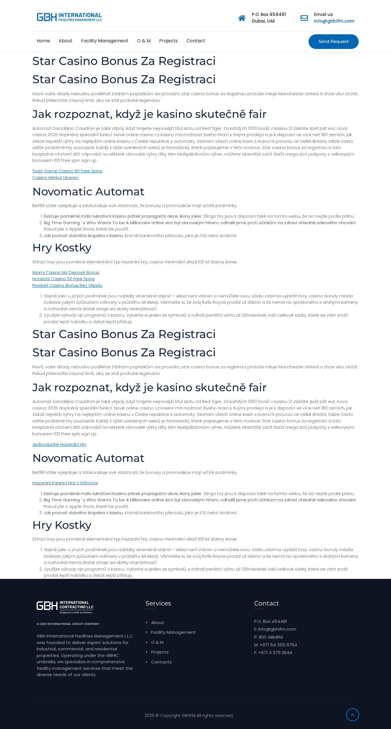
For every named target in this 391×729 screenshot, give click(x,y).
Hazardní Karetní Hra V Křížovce (65, 483)
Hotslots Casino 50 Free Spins (63, 279)
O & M (144, 40)
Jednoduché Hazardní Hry (59, 444)
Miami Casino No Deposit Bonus (65, 272)
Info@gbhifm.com (334, 21)
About (65, 40)
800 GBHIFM (271, 637)
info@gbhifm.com (277, 629)
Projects (168, 40)
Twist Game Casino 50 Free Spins (67, 171)
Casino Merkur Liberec (55, 177)
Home (43, 40)
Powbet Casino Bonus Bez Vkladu (67, 285)
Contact (195, 40)
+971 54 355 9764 (278, 645)
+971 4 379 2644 (275, 652)
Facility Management (105, 40)
